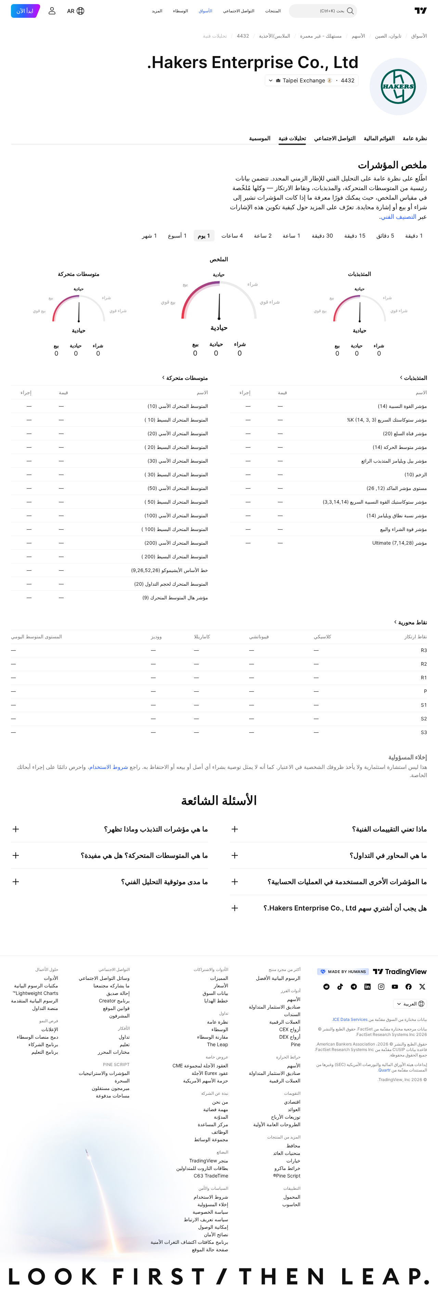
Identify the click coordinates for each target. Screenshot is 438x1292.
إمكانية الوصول (213, 1227)
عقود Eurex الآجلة (210, 1073)
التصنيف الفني (398, 216)
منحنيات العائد (286, 1153)
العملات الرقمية (284, 1022)
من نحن (220, 1102)
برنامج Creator (114, 1000)
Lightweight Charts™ (35, 993)
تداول (124, 1037)
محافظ (293, 1145)
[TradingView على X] (422, 986)
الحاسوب (291, 1204)
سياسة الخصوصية (210, 1212)
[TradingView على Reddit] (326, 986)
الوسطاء (180, 10)
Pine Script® (286, 1175)
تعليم (125, 1044)
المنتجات (273, 10)
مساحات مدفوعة (113, 1095)
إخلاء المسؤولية (212, 1204)
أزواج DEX (289, 1037)
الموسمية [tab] (259, 138)
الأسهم (293, 999)
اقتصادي (292, 1102)
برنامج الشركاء (43, 1044)
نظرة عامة (217, 1022)
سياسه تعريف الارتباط (206, 1219)
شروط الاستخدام (108, 766)
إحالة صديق (118, 993)
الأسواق (205, 10)
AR (70, 11)
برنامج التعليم (44, 1052)
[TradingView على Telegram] (354, 986)
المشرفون (119, 1015)
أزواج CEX (289, 1029)
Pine (295, 1044)
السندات (292, 1014)
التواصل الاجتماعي (238, 10)
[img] (278, 80)
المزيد (157, 10)
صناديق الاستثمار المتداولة (274, 1007)
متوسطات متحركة (187, 377)
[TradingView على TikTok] (340, 986)
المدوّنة (221, 1117)
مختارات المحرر (114, 1052)
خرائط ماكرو (287, 1168)
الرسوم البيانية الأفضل (278, 978)
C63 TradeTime (211, 1175)
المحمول (291, 1197)
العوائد (294, 1109)
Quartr (384, 1070)
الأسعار (221, 985)
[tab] (414, 235)
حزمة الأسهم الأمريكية (205, 1080)
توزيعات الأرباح (285, 1117)
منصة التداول (45, 1008)
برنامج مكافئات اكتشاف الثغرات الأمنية (189, 1242)
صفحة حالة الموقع (210, 1249)
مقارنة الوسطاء (212, 1037)
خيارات (293, 1160)
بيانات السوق (215, 993)
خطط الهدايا (216, 1000)
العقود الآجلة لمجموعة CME (200, 1065)
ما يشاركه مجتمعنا (111, 985)
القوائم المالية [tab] (379, 138)
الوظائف (219, 1132)
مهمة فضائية (215, 1109)
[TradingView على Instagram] (381, 986)
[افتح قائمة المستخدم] (52, 11)
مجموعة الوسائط (211, 1139)
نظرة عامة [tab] (415, 138)
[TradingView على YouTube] (395, 986)
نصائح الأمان (216, 1234)
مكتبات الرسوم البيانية (36, 985)
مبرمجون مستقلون (111, 1088)
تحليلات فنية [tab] (292, 138)
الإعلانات (49, 1029)
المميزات (219, 978)
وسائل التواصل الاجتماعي (104, 978)
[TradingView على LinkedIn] (367, 986)
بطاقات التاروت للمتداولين (202, 1168)
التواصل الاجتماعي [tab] (335, 138)
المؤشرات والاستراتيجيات (104, 1073)
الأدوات (51, 978)
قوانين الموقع (116, 1008)
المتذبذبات (415, 377)
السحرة (122, 1080)
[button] (260, 11)
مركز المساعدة (213, 1124)
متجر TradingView (208, 1160)
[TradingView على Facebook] (408, 986)
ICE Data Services (350, 1019)
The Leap (217, 1044)
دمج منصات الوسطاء (37, 1037)
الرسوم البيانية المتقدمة (34, 1000)
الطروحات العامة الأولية (276, 1124)
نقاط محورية (412, 622)
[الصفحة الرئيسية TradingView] (421, 11)
